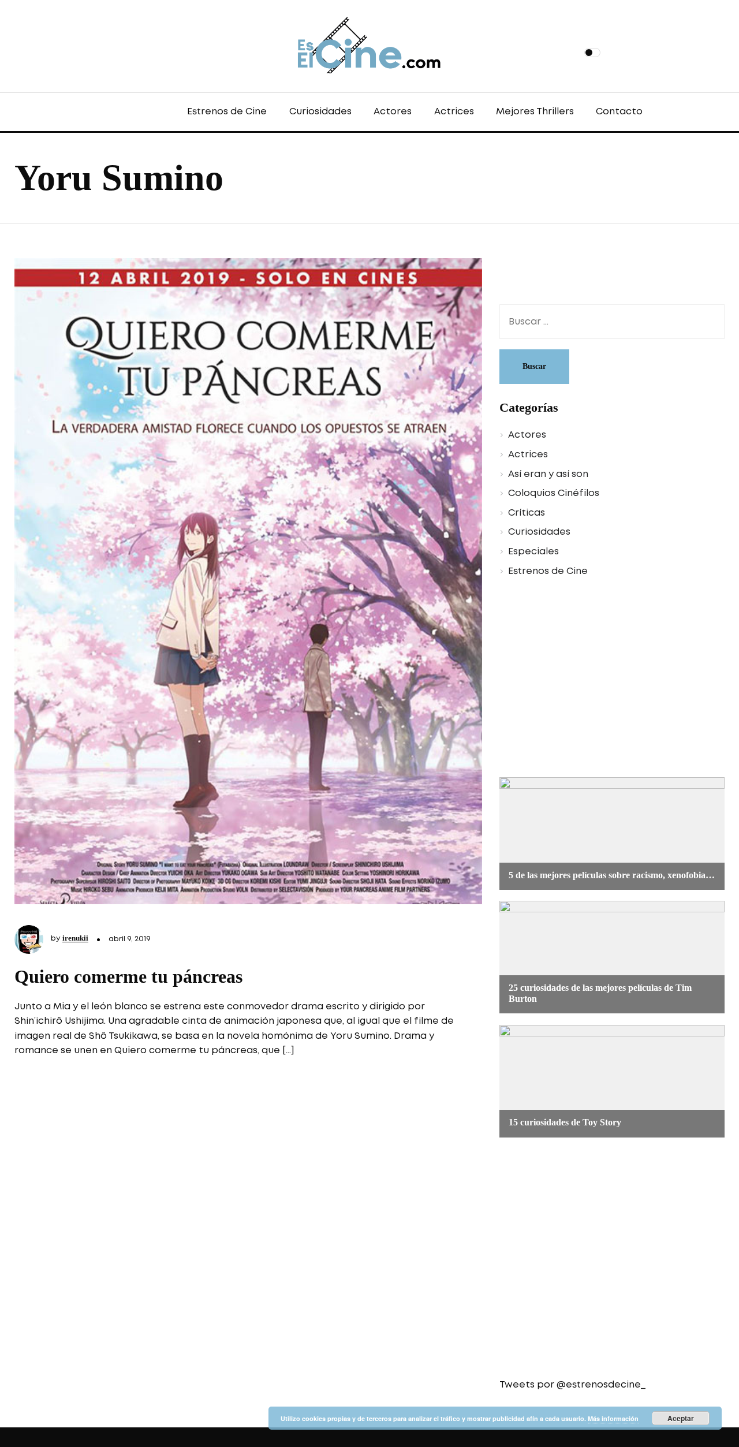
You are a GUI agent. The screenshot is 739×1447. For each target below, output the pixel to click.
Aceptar (680, 1418)
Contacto (619, 111)
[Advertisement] (603, 679)
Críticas (526, 513)
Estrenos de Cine (227, 111)
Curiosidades (320, 111)
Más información (613, 1418)
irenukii (75, 938)
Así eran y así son (548, 474)
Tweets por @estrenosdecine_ (572, 1385)
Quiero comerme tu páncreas (128, 976)
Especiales (533, 551)
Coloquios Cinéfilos (553, 493)
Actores (393, 111)
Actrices (454, 111)
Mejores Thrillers (535, 111)
